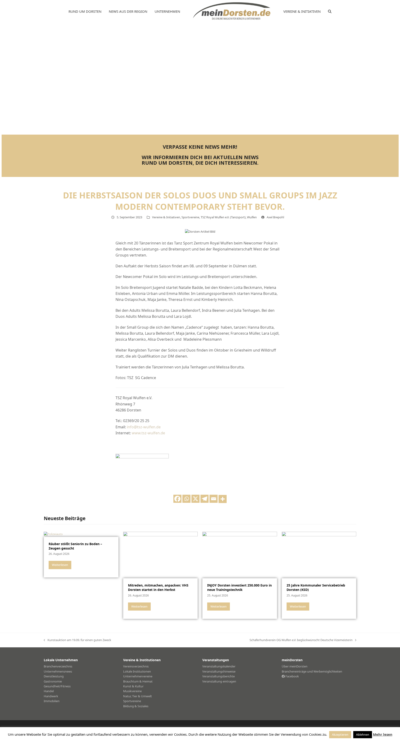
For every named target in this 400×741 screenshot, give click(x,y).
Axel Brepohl (275, 217)
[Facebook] (177, 499)
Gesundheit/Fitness (57, 686)
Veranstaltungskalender (218, 666)
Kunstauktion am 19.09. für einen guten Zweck (77, 640)
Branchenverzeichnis (58, 666)
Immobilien (51, 701)
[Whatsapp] (186, 499)
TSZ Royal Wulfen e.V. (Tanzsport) (223, 217)
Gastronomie (53, 681)
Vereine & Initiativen (166, 217)
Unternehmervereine (137, 676)
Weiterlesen (60, 565)
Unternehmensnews (58, 671)
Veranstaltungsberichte (218, 676)
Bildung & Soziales (135, 706)
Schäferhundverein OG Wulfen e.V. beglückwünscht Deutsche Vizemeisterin (301, 640)
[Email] (213, 499)
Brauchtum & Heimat (138, 681)
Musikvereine (132, 691)
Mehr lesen (382, 734)
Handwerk (51, 696)
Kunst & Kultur (133, 686)
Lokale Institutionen (137, 671)
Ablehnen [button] (362, 734)
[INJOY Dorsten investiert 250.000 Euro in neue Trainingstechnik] (239, 555)
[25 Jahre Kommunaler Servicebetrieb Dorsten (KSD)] (319, 555)
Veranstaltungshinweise (218, 671)
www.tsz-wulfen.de (148, 432)
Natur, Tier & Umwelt (137, 696)
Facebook (292, 676)
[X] (195, 499)
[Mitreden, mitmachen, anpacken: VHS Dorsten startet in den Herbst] (160, 555)
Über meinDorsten (294, 666)
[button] (329, 11)
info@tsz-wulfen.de (144, 426)
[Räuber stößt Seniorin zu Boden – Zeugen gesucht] (53, 534)
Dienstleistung (54, 676)
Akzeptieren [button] (340, 734)
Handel (49, 691)
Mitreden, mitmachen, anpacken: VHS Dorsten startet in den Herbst (158, 587)
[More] (223, 499)
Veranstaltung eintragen (219, 681)
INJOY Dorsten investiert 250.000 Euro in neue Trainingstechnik (239, 587)
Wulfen (252, 217)
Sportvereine (190, 217)
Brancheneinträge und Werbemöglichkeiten (312, 671)
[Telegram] (204, 499)
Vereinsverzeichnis (136, 666)
